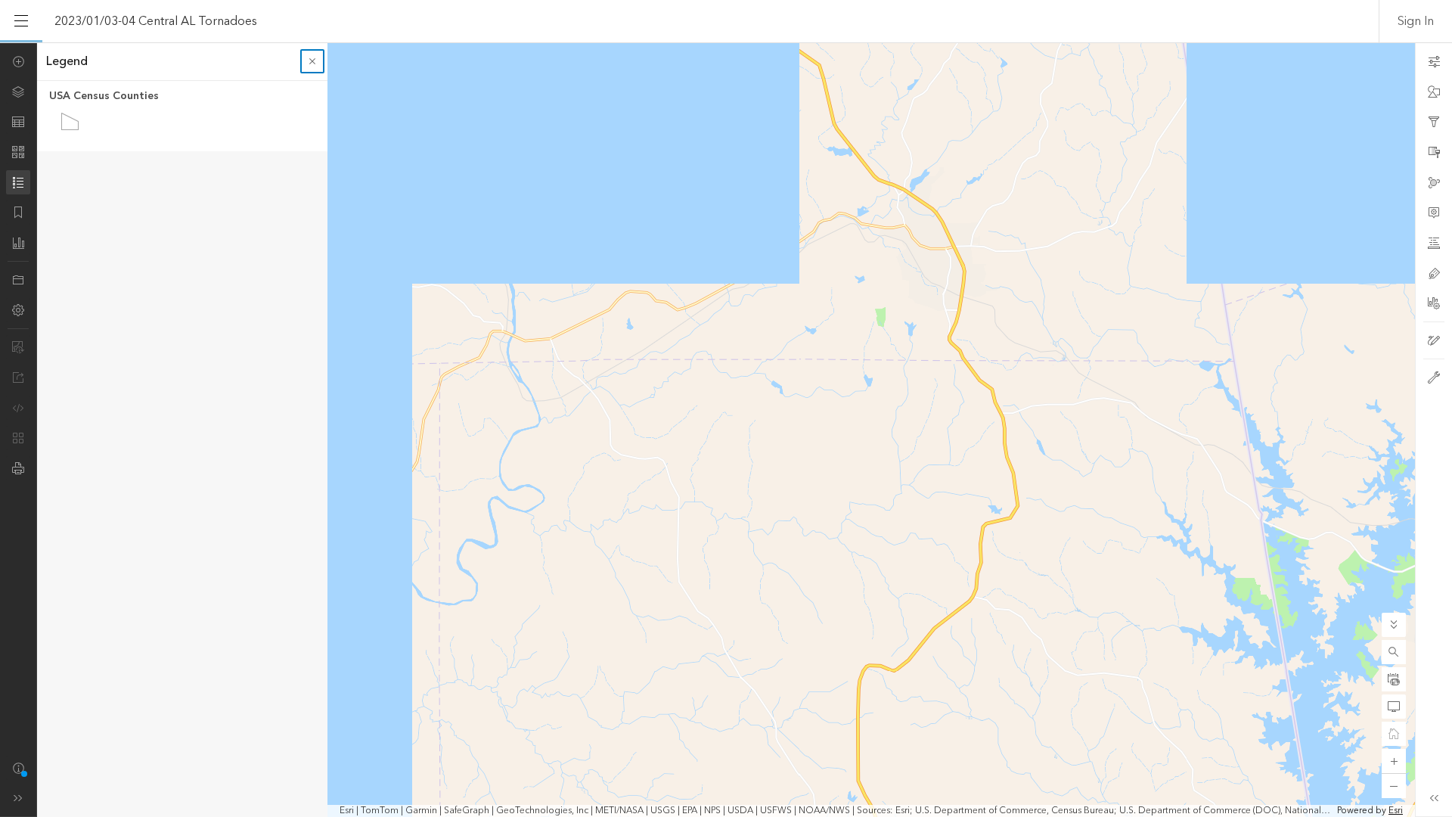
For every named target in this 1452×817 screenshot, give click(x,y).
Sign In (1416, 21)
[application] (726, 429)
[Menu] (21, 21)
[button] (1394, 652)
